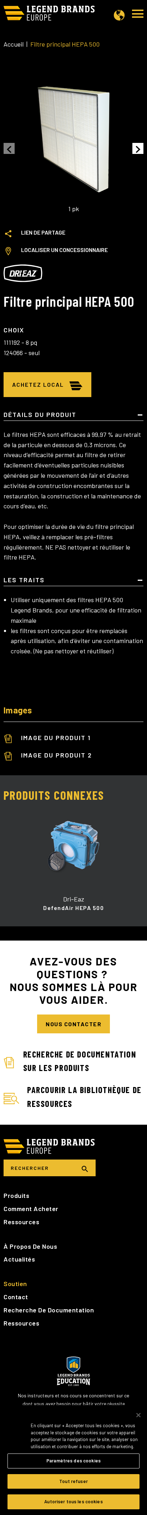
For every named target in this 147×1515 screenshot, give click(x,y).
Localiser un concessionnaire (64, 249)
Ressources (21, 1222)
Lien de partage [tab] (43, 232)
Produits (16, 1195)
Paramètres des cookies (73, 1460)
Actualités (19, 1259)
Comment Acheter (31, 1208)
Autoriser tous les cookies (73, 1501)
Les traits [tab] (24, 580)
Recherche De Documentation (49, 1310)
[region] (73, 1460)
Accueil (14, 44)
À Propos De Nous (30, 1246)
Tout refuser (73, 1481)
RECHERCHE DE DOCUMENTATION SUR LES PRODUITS (79, 1061)
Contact (16, 1297)
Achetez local (38, 384)
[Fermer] (138, 1415)
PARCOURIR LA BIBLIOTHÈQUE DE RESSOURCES (84, 1096)
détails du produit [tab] (40, 414)
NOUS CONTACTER (73, 1024)
